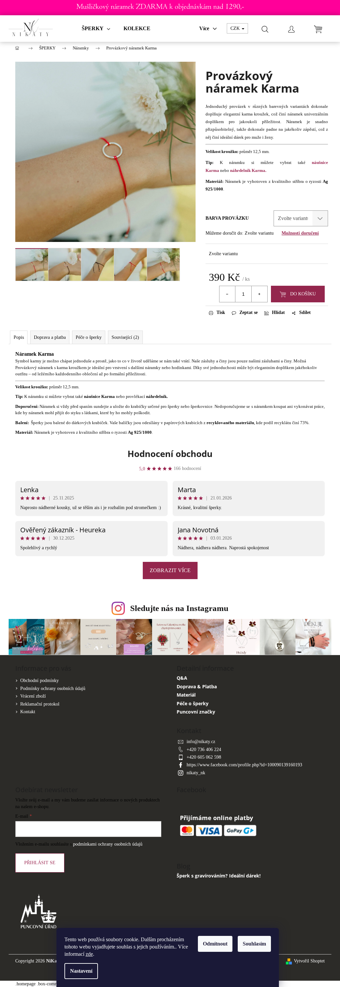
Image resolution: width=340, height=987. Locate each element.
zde (89, 954)
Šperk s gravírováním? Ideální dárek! (219, 875)
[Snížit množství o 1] (227, 294)
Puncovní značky (196, 711)
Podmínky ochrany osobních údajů (52, 688)
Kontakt (27, 711)
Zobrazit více (170, 570)
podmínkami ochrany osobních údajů (107, 844)
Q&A (182, 677)
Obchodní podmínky (39, 680)
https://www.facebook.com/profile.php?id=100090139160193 (244, 764)
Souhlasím (254, 944)
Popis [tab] (19, 337)
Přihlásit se (39, 862)
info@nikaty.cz (201, 741)
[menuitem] (96, 28)
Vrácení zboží (33, 696)
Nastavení (81, 971)
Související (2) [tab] (125, 337)
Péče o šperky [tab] (89, 337)
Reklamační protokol (39, 704)
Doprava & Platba (197, 686)
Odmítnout (215, 944)
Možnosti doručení (300, 233)
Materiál (186, 694)
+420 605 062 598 (204, 757)
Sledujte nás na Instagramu (179, 608)
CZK (235, 28)
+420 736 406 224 (204, 749)
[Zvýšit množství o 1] (259, 294)
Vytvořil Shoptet (309, 960)
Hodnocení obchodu (170, 454)
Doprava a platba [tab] (50, 337)
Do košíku (303, 293)
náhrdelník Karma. (248, 170)
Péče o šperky (193, 703)
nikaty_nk (196, 772)
